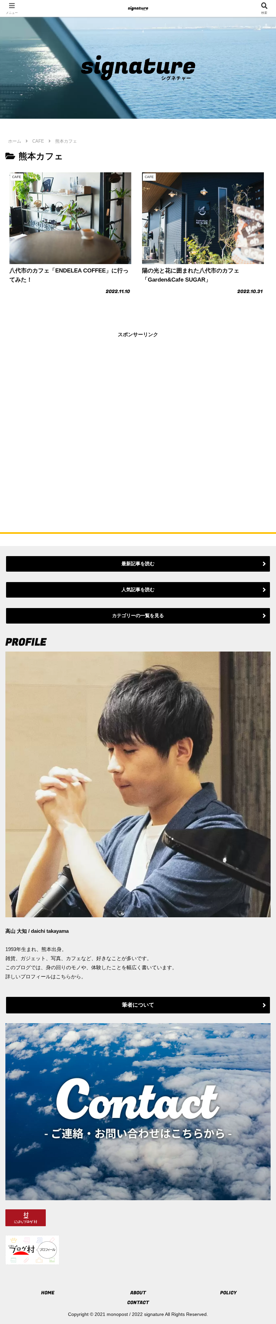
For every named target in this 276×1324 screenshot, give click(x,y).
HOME (48, 1292)
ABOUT (138, 1292)
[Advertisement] (138, 422)
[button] (255, 981)
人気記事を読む (138, 589)
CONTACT (138, 1302)
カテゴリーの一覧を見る (138, 615)
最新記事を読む (138, 563)
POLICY (228, 1292)
